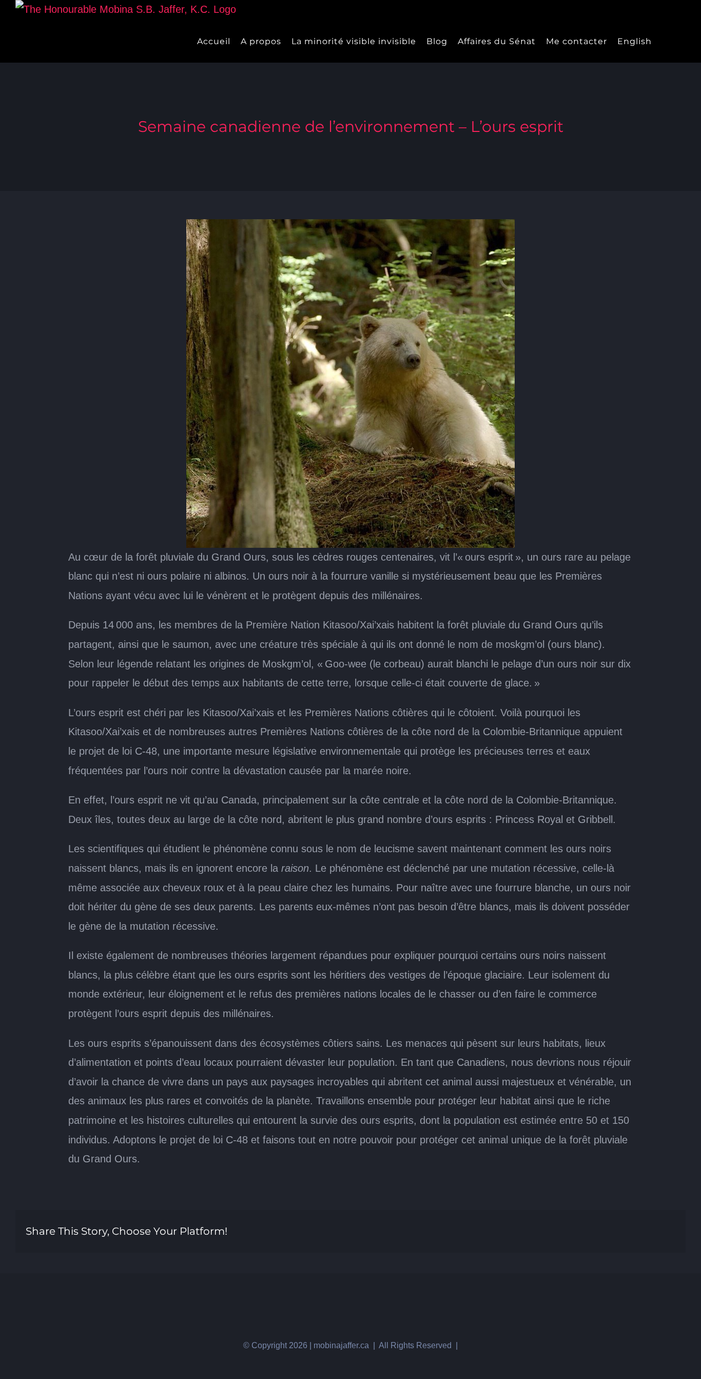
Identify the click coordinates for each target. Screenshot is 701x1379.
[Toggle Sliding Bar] (665, 41)
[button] (682, 41)
